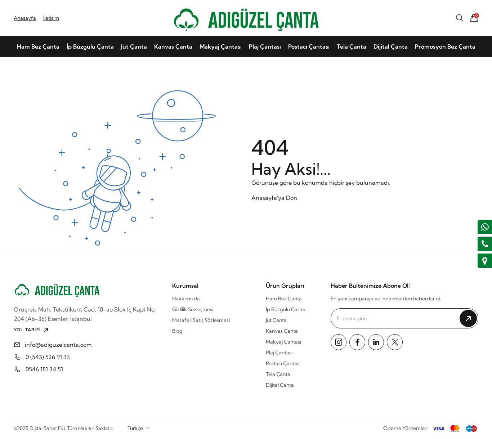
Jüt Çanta (134, 46)
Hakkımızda (186, 298)
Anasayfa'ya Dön (274, 197)
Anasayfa (25, 18)
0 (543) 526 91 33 (48, 356)
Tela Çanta (351, 46)
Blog (177, 331)
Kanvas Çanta (173, 46)
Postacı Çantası (309, 46)
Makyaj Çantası (221, 46)
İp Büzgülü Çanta (90, 46)
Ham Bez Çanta (38, 46)
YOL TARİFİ (27, 329)
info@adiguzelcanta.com (58, 344)
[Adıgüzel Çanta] (246, 18)
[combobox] (139, 428)
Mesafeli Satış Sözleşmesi (201, 320)
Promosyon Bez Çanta (445, 46)
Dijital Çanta (391, 46)
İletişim (51, 18)
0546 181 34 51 (44, 369)
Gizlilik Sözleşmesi (192, 309)
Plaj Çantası (265, 46)
